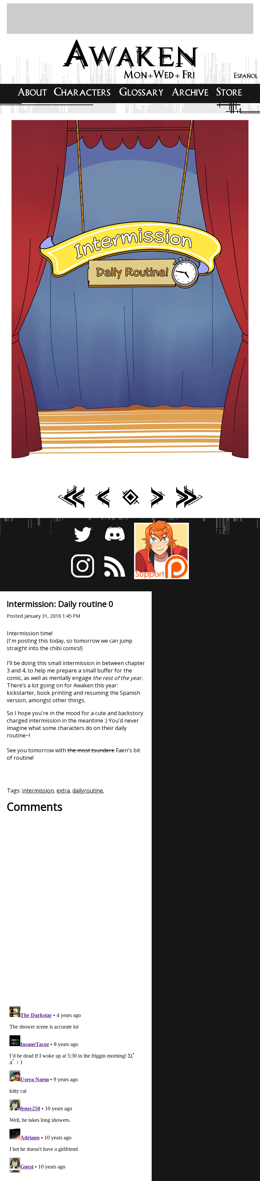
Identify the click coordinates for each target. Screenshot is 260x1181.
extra (63, 790)
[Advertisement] (130, 18)
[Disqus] (76, 905)
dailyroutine (87, 790)
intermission (38, 790)
